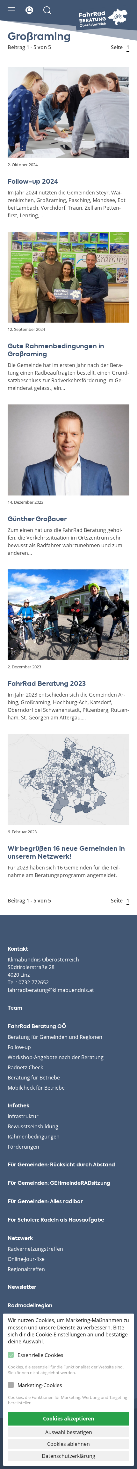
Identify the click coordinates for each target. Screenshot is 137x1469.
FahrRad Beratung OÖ (37, 1026)
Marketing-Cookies (40, 1385)
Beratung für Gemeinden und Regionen (55, 1036)
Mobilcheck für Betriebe (36, 1087)
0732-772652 (33, 982)
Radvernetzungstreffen (35, 1248)
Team (15, 1008)
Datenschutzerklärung (68, 1456)
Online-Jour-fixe (26, 1259)
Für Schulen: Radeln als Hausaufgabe (56, 1220)
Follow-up (19, 1047)
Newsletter (22, 1287)
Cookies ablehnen (68, 1443)
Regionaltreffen (26, 1269)
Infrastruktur (23, 1116)
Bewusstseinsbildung (33, 1126)
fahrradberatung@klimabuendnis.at (51, 990)
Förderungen (23, 1146)
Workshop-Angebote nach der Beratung (56, 1057)
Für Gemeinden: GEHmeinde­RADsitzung (59, 1183)
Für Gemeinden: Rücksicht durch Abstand (61, 1165)
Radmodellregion (30, 1305)
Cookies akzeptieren (68, 1418)
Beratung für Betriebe (34, 1077)
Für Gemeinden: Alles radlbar (45, 1201)
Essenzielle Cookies (40, 1355)
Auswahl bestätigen (68, 1432)
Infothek (18, 1106)
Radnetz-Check (25, 1067)
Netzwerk (20, 1238)
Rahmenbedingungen (34, 1136)
